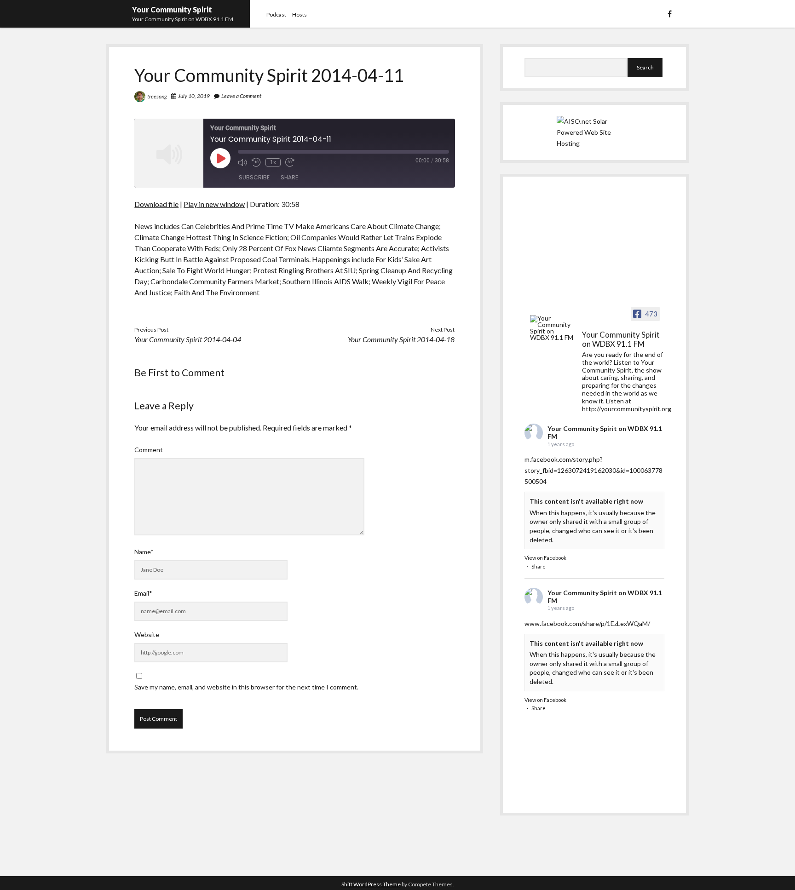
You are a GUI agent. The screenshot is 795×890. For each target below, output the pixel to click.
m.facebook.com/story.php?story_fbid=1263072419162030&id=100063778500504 (593, 470)
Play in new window (214, 204)
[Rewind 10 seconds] (256, 162)
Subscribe (254, 177)
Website (146, 634)
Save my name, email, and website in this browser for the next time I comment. (246, 687)
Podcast (276, 14)
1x (273, 162)
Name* (144, 552)
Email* (143, 593)
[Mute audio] (242, 162)
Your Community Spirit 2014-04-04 (187, 339)
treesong (157, 96)
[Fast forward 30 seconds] (289, 162)
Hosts (299, 14)
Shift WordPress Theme (371, 884)
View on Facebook (545, 558)
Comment (148, 450)
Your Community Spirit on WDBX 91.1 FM (604, 432)
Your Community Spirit (172, 9)
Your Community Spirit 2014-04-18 (401, 339)
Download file (156, 204)
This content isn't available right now (586, 501)
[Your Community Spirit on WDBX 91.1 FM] (552, 328)
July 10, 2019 (194, 95)
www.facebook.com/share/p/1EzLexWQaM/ (587, 623)
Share (289, 177)
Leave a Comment (241, 95)
